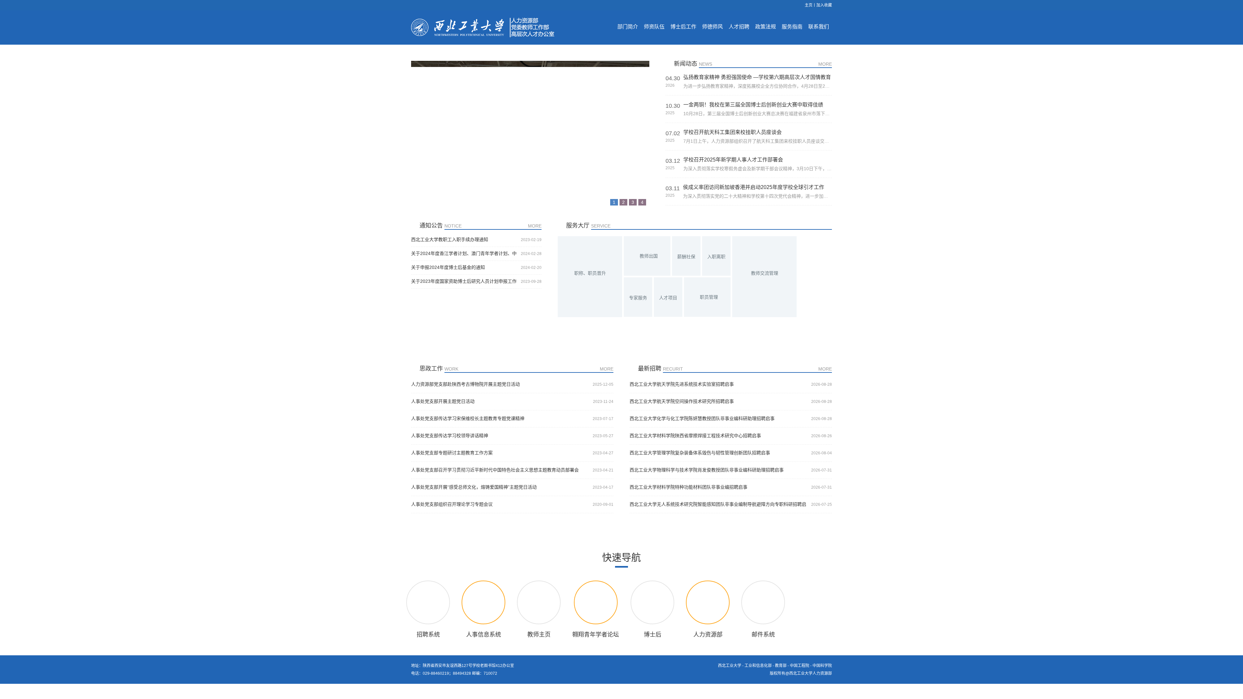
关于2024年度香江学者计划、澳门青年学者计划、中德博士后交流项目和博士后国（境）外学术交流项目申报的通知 (464, 254)
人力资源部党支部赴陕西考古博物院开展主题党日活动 (465, 384)
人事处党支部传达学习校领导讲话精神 (449, 435)
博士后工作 (683, 26)
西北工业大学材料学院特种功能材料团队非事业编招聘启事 (688, 487)
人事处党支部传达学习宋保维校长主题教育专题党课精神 (467, 418)
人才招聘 (739, 26)
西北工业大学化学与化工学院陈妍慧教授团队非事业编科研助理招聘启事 (702, 418)
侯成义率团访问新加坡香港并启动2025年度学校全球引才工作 (753, 187)
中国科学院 (822, 665)
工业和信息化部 (758, 665)
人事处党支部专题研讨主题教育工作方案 (452, 452)
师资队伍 (654, 26)
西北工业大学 (729, 665)
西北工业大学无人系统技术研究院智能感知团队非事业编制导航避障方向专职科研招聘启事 (718, 504)
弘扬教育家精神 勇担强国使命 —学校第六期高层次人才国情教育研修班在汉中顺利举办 (757, 77)
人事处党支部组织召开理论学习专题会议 (452, 504)
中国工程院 (799, 665)
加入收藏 (824, 5)
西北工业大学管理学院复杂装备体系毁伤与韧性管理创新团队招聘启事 (700, 452)
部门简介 (627, 26)
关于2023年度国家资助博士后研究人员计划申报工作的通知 (464, 281)
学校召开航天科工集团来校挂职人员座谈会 (732, 132)
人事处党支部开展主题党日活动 (443, 401)
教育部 (781, 665)
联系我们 (818, 26)
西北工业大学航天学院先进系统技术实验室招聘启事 (682, 384)
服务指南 (792, 26)
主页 (808, 5)
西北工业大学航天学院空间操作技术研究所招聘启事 (682, 401)
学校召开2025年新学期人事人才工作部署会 (733, 159)
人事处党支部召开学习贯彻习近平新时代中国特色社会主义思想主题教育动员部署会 (495, 469)
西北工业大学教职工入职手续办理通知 (449, 239)
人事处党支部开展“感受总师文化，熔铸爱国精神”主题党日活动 (474, 487)
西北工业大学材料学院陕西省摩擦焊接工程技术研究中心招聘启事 (695, 435)
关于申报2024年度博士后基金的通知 (448, 267)
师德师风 (712, 26)
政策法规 (765, 26)
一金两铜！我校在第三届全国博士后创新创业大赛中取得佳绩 (753, 104)
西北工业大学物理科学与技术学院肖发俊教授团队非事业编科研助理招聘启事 (707, 469)
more (825, 64)
